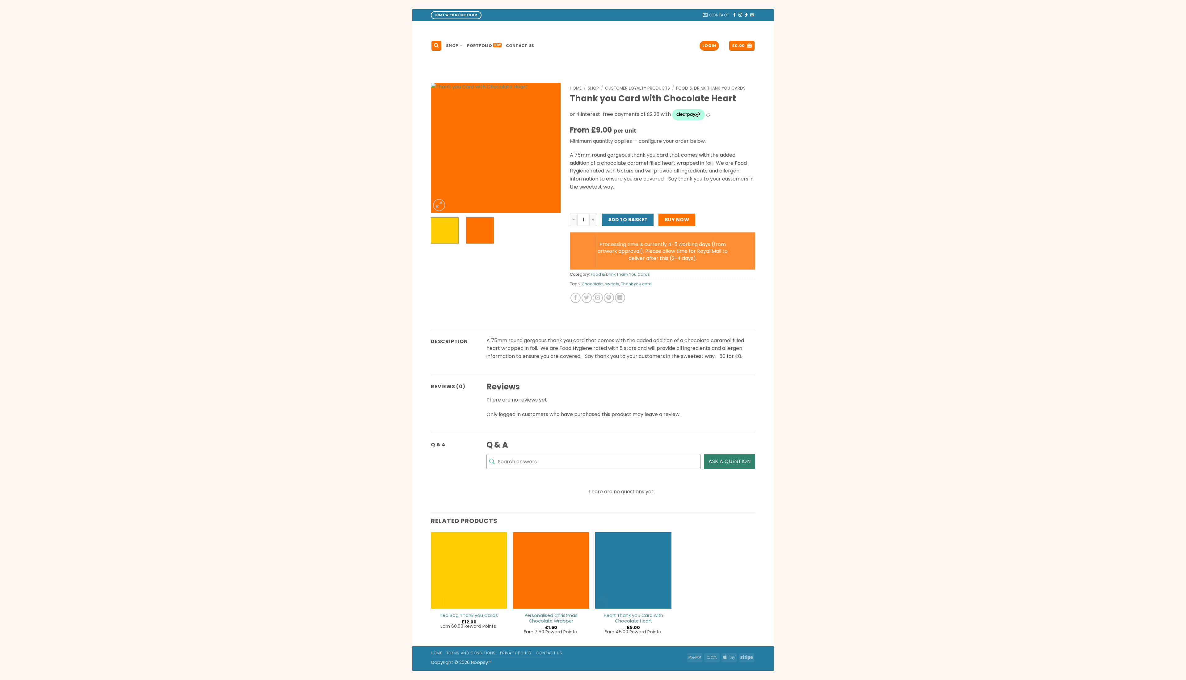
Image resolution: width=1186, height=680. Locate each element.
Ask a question (730, 461)
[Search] (436, 46)
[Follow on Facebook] (734, 15)
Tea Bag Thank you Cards (469, 615)
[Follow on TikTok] (746, 15)
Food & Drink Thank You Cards (711, 88)
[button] (709, 46)
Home (576, 88)
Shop (452, 45)
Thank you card (636, 284)
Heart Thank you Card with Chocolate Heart (633, 618)
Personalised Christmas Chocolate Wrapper (551, 618)
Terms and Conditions (471, 653)
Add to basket (628, 219)
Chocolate (592, 284)
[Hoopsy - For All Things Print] (593, 45)
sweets (612, 284)
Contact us (520, 45)
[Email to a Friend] (598, 298)
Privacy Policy (516, 653)
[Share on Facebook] (575, 298)
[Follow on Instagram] (740, 15)
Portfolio (479, 45)
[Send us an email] (752, 15)
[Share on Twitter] (587, 298)
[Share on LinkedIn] (620, 298)
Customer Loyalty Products (637, 88)
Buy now (677, 219)
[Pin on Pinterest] (609, 298)
